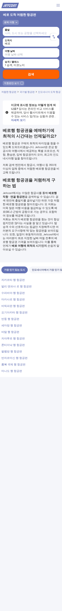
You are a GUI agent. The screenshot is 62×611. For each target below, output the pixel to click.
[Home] (10, 5)
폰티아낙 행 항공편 (13, 345)
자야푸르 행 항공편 (13, 338)
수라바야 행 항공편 (13, 293)
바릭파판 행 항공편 (13, 306)
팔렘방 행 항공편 (11, 351)
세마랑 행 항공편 (11, 325)
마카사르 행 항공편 (13, 299)
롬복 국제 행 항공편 (13, 364)
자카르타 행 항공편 (13, 280)
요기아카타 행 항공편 (14, 312)
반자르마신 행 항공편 (14, 358)
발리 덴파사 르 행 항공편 (16, 286)
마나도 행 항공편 (11, 371)
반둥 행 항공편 (10, 319)
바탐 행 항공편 (10, 332)
